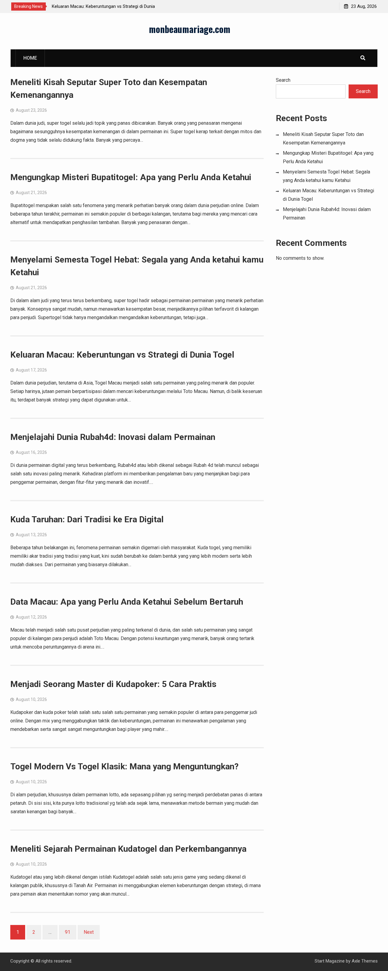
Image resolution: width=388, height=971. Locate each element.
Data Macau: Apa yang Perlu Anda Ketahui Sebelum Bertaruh (126, 602)
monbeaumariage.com (189, 29)
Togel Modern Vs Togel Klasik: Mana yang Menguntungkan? (124, 766)
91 (67, 932)
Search (283, 80)
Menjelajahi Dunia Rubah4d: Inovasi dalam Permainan (112, 437)
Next (89, 932)
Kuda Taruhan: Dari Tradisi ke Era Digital (87, 519)
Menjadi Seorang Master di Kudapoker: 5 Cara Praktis (113, 684)
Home (30, 58)
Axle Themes (365, 961)
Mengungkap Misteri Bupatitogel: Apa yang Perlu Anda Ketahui (130, 177)
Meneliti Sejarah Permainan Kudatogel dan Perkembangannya (128, 849)
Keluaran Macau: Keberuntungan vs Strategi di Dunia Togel (122, 355)
